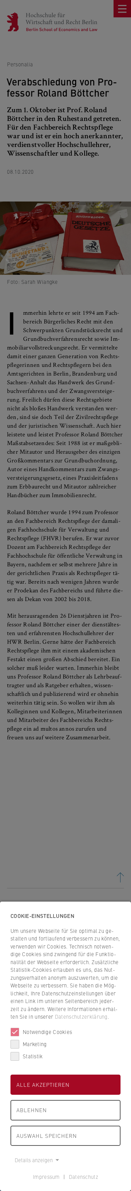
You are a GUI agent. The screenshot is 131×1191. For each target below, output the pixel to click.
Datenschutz (83, 1176)
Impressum (46, 1176)
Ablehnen (31, 1110)
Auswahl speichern (46, 1135)
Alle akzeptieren (43, 1084)
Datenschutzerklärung (81, 1016)
